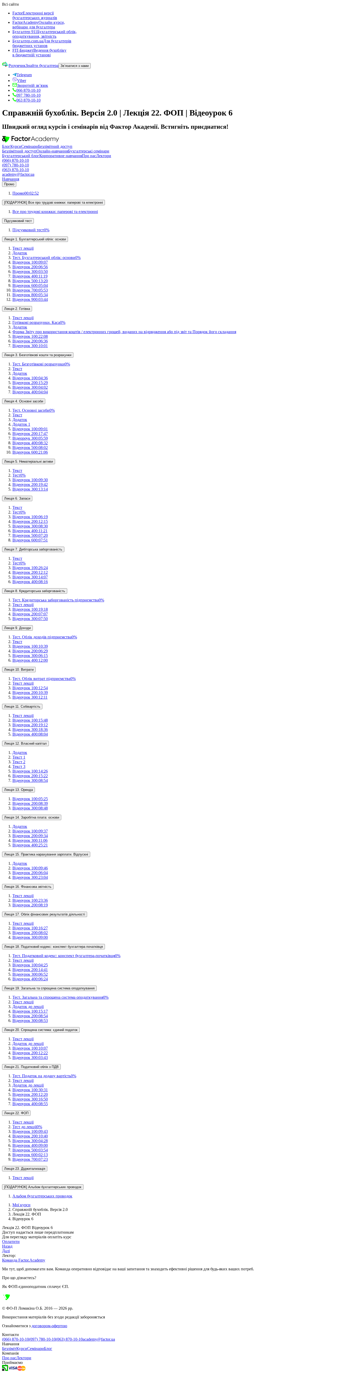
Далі (6, 1251)
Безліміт (9, 1348)
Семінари (29, 146)
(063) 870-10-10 (15, 169)
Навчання (10, 179)
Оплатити (11, 1241)
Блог (6, 146)
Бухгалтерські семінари (88, 151)
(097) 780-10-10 (15, 165)
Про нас (89, 156)
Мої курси (21, 1205)
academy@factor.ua (18, 174)
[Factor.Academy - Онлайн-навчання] (30, 142)
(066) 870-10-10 (15, 160)
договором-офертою (49, 1326)
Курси (15, 146)
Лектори (103, 156)
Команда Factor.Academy (23, 1260)
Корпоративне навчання (60, 156)
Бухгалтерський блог (20, 156)
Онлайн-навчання (52, 151)
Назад (7, 1246)
